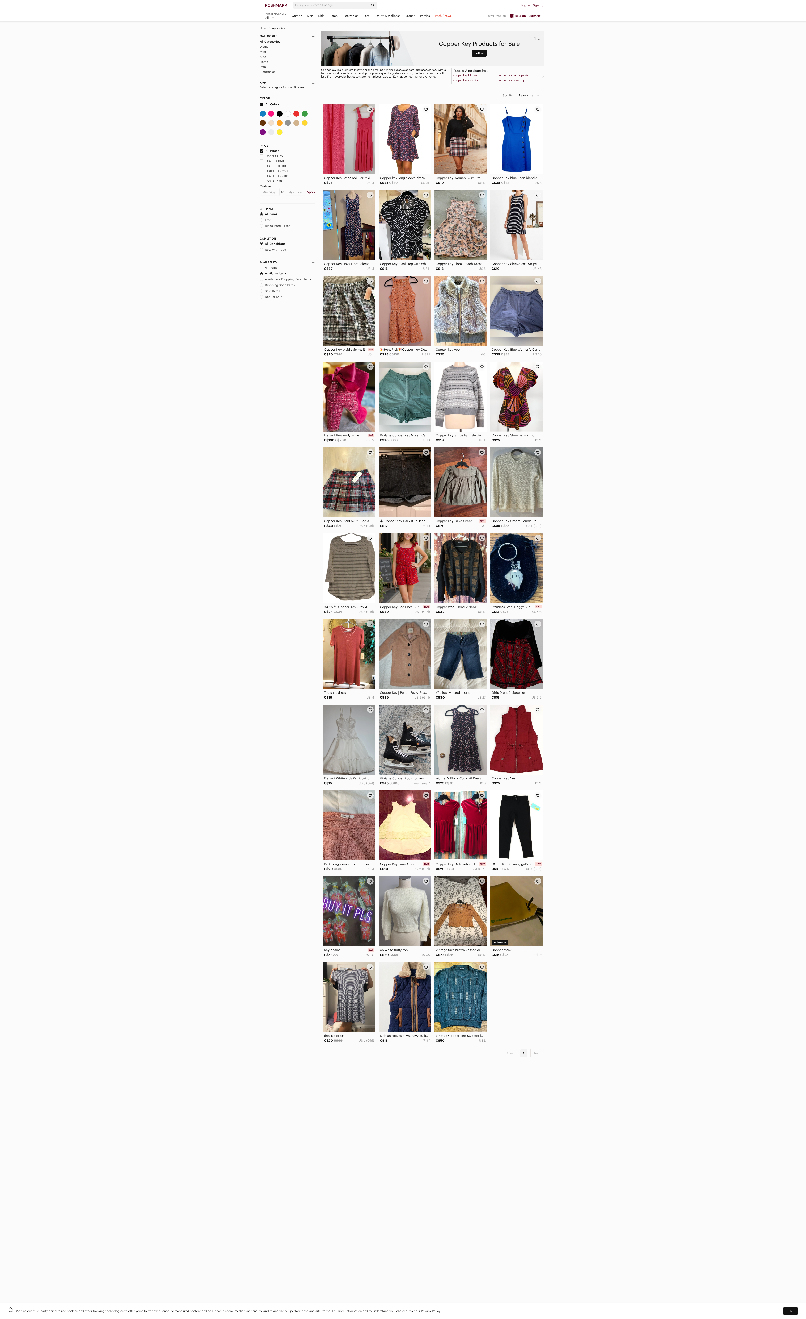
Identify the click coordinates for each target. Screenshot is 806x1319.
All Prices (272, 151)
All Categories (270, 41)
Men (310, 16)
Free (268, 220)
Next (537, 1053)
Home (333, 16)
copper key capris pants (513, 75)
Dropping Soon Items (280, 285)
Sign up (537, 5)
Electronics (350, 16)
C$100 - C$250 (277, 171)
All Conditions (275, 244)
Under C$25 (274, 156)
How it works (496, 15)
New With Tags (275, 249)
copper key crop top (466, 80)
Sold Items (272, 291)
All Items (271, 214)
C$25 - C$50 (275, 161)
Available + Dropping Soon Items (288, 279)
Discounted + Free (277, 226)
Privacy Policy (430, 1311)
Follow (479, 53)
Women (297, 16)
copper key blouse (465, 75)
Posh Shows (443, 16)
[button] (302, 5)
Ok (790, 1311)
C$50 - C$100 (276, 166)
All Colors (272, 104)
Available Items (276, 273)
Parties (425, 16)
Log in (525, 5)
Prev (510, 1053)
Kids (321, 16)
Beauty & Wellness (387, 16)
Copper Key (277, 28)
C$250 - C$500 (277, 176)
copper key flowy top (511, 80)
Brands (410, 16)
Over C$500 (274, 181)
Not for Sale (273, 297)
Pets (366, 16)
